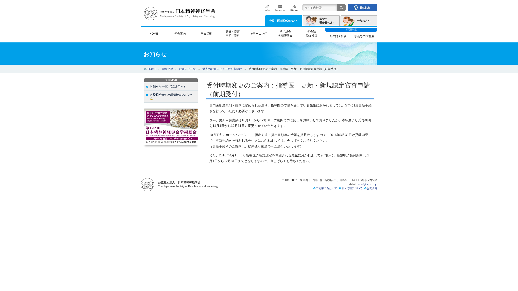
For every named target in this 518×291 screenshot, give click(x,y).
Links (267, 10)
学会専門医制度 (364, 36)
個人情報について (351, 188)
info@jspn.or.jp (367, 184)
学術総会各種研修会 (285, 33)
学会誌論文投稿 (311, 33)
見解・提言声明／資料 (233, 33)
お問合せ (372, 188)
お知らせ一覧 (187, 69)
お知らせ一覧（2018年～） (168, 86)
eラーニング (259, 33)
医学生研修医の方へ (327, 20)
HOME (154, 33)
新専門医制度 (337, 36)
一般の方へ (363, 20)
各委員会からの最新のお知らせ (171, 94)
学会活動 (206, 33)
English (365, 7)
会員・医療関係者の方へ (283, 20)
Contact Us (280, 10)
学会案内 (180, 33)
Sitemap (294, 10)
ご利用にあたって (326, 188)
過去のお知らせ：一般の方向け (222, 69)
